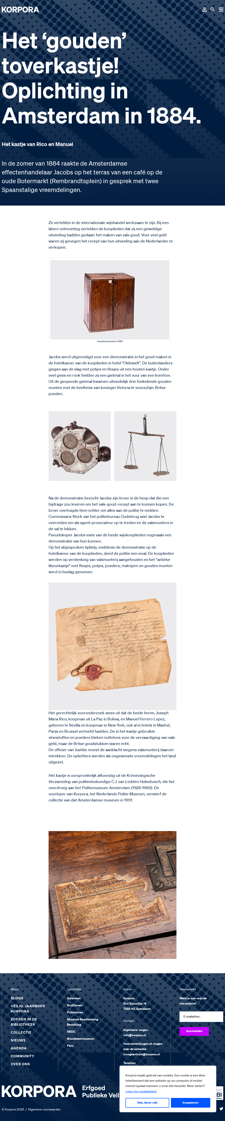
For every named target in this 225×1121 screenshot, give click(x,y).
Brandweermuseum (80, 1038)
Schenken (74, 998)
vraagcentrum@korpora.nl (141, 1054)
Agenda (19, 1048)
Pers (70, 1045)
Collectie (21, 1032)
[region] (168, 1089)
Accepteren (190, 1102)
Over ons (20, 1064)
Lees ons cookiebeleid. (141, 1091)
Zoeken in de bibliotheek (24, 1022)
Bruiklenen (74, 1005)
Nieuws (18, 1040)
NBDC (71, 1031)
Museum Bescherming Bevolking (82, 1022)
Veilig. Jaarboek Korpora (28, 1009)
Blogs (17, 998)
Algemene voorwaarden (44, 1109)
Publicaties (75, 1012)
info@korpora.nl (134, 1035)
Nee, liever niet (147, 1102)
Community (22, 1056)
